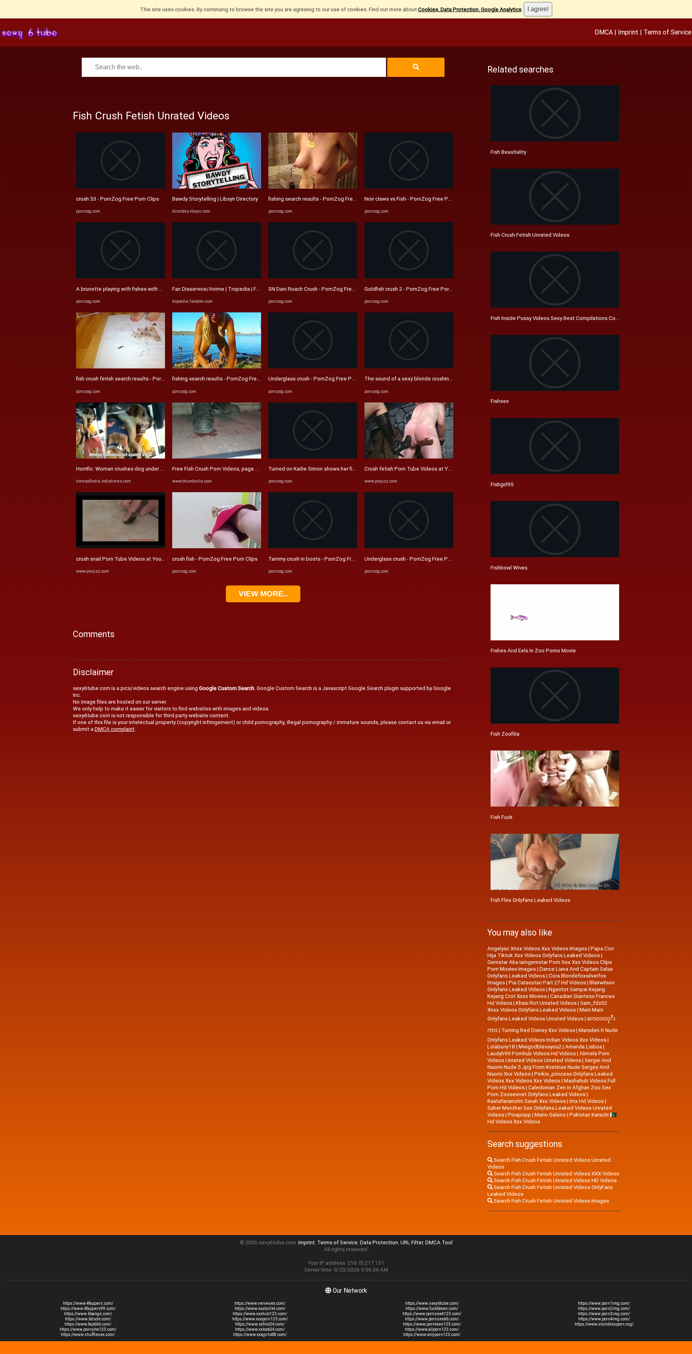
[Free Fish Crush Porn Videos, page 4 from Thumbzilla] (216, 456)
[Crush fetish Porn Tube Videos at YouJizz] (408, 456)
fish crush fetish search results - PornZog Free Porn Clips (143, 378)
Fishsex (500, 401)
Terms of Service (667, 32)
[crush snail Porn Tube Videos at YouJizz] (120, 546)
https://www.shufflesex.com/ (88, 1334)
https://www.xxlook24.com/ (260, 1329)
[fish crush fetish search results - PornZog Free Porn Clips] (120, 366)
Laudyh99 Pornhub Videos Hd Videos (531, 1053)
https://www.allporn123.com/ (432, 1329)
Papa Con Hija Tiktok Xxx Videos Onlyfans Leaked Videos (550, 952)
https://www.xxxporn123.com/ (260, 1319)
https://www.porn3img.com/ (604, 1313)
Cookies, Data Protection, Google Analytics (469, 9)
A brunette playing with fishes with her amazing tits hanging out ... (153, 289)
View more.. (263, 593)
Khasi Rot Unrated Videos (546, 1003)
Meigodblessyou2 (540, 1046)
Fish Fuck (502, 817)
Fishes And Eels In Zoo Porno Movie (533, 650)
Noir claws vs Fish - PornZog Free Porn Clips (416, 198)
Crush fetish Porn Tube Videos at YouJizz (413, 468)
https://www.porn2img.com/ (604, 1308)
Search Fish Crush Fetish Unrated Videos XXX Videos (556, 1173)
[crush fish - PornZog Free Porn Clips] (216, 546)
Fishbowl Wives (509, 567)
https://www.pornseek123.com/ (431, 1313)
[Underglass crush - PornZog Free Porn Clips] (312, 366)
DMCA (604, 32)
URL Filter (411, 1242)
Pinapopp (519, 1114)
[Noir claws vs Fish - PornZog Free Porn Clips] (408, 186)
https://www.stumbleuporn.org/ (604, 1324)
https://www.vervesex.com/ (260, 1303)
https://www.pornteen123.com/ (432, 1324)
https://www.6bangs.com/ (88, 1313)
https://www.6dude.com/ (88, 1319)
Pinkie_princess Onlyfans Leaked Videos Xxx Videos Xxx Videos (550, 1077)
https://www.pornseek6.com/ (432, 1319)
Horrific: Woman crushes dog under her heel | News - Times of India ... (157, 468)
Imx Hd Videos (586, 1101)
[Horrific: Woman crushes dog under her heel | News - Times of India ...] (120, 456)
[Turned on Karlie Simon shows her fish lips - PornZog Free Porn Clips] (312, 456)
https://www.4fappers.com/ (88, 1303)
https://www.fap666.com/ (87, 1324)
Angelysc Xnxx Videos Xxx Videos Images (537, 948)
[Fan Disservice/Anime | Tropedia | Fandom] (216, 276)
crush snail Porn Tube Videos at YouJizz (123, 558)
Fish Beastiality (508, 152)
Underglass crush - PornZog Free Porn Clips (320, 378)
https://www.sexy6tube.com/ (432, 1303)
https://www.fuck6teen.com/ (432, 1308)
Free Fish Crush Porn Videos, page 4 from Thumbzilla (235, 468)
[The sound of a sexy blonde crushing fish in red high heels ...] (408, 366)
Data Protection (379, 1242)
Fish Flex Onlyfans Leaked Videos (530, 900)
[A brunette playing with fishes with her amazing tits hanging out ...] (120, 276)
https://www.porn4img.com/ (604, 1319)
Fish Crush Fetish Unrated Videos (530, 234)
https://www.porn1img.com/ (604, 1303)
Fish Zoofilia (505, 733)
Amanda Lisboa (583, 1046)
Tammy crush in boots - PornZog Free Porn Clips (325, 558)
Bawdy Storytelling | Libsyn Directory (215, 198)
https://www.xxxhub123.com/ (260, 1313)
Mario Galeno (550, 1114)
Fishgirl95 (502, 484)
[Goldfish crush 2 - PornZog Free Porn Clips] (408, 276)
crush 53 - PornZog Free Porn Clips (117, 198)
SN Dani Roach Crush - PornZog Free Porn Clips (324, 289)
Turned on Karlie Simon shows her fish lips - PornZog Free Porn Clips (349, 468)
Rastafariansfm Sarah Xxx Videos (526, 1101)
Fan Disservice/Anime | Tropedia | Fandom (222, 289)
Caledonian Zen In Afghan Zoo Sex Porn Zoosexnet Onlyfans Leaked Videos (549, 1091)
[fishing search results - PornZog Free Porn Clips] (216, 366)
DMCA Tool (439, 1242)
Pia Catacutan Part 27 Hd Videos (547, 982)
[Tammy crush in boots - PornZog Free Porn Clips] (312, 546)
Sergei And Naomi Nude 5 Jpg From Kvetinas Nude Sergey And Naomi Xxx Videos (549, 1067)
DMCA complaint (115, 729)
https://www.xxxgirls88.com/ (260, 1334)
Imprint (628, 32)
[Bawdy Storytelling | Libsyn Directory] (216, 186)
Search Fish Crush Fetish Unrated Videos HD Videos (555, 1180)
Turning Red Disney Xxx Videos (538, 1030)
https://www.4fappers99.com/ (88, 1308)
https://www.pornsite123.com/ (88, 1329)
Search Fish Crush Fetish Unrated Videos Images (551, 1200)
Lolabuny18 (501, 1046)
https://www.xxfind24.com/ (260, 1324)
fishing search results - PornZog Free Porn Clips (229, 378)
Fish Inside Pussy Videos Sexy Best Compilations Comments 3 (565, 318)
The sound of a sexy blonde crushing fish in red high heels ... (435, 378)
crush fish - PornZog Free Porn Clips (214, 558)
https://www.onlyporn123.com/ (432, 1334)
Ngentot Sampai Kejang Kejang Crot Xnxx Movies (546, 993)
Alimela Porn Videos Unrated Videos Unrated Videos (548, 1057)
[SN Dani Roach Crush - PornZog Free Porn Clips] (312, 276)
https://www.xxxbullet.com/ (260, 1308)
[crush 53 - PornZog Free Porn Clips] (120, 186)
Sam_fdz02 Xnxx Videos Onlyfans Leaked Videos (547, 1006)
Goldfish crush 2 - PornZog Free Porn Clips (414, 289)
